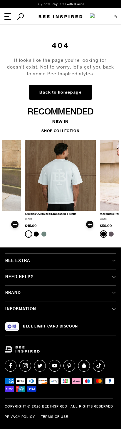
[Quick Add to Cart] (15, 224)
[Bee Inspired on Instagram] (25, 366)
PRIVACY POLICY (20, 417)
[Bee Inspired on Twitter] (40, 366)
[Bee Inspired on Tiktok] (99, 366)
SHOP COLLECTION (60, 131)
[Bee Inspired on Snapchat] (84, 366)
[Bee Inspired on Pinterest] (69, 366)
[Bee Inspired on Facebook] (10, 366)
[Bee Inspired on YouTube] (54, 366)
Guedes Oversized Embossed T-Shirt (50, 214)
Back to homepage (60, 92)
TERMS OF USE (54, 417)
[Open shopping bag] (115, 16)
